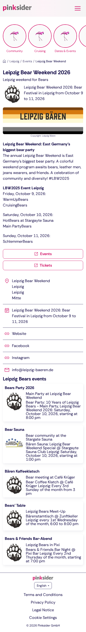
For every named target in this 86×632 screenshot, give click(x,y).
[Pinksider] (43, 578)
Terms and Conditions (43, 594)
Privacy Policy (43, 602)
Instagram (20, 357)
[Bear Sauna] (43, 444)
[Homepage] (4, 61)
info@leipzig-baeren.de (32, 369)
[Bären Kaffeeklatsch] (43, 482)
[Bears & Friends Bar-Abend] (43, 549)
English (42, 586)
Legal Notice (43, 609)
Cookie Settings (43, 617)
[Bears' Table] (43, 516)
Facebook (20, 345)
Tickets (45, 265)
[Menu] (77, 8)
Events (45, 253)
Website (19, 333)
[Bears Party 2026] (43, 402)
